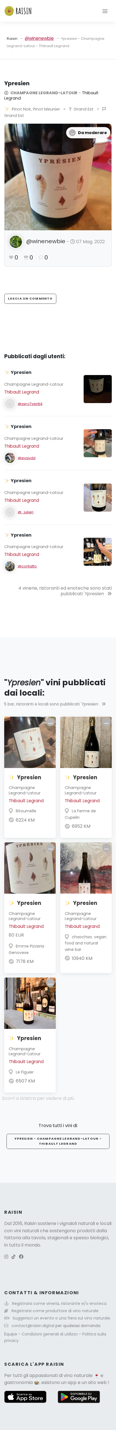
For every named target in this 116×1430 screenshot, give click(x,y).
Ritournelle (26, 811)
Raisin (12, 38)
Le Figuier (25, 1072)
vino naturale (78, 1375)
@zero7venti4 (30, 403)
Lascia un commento (30, 298)
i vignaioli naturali (76, 1223)
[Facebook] (21, 1257)
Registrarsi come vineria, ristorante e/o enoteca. (59, 1303)
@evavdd (26, 458)
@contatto (27, 566)
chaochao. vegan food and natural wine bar (85, 943)
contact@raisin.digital (33, 1325)
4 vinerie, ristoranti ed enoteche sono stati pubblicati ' (65, 591)
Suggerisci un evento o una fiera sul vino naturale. (62, 1318)
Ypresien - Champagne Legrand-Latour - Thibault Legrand (58, 1141)
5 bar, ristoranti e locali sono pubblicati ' (51, 704)
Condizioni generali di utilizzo (50, 1334)
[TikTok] (13, 1257)
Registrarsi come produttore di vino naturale (55, 1311)
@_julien (26, 512)
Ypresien (29, 777)
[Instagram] (6, 1257)
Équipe (11, 1334)
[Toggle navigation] (105, 10)
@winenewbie (39, 38)
